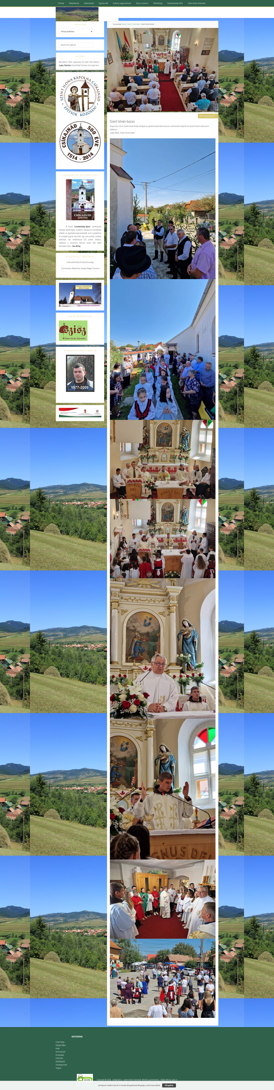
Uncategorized (61, 1065)
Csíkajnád (87, 14)
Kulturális (59, 1058)
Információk (60, 1052)
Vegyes (58, 1068)
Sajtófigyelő (60, 1061)
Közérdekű (60, 1055)
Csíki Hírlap (60, 1042)
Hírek (58, 1048)
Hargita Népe (61, 1045)
